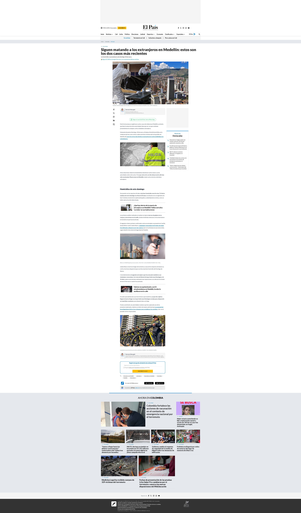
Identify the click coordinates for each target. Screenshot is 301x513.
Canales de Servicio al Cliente (135, 502)
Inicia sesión (105, 28)
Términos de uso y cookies (154, 504)
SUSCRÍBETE (122, 28)
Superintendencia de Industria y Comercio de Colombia (132, 507)
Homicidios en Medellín (149, 376)
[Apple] (159, 383)
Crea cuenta (113, 28)
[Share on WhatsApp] (114, 117)
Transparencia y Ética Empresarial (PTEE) (139, 506)
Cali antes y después (154, 38)
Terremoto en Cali (139, 38)
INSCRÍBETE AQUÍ (142, 371)
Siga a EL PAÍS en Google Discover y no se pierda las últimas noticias (121, 59)
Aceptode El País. (137, 367)
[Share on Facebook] (114, 109)
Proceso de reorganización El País (126, 509)
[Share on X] (114, 113)
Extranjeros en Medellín (129, 376)
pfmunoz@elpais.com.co (143, 510)
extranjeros (138, 376)
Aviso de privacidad (141, 504)
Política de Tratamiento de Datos (137, 367)
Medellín (125, 378)
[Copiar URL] (114, 124)
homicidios (159, 376)
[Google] (149, 383)
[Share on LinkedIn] (114, 120)
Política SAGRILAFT (123, 506)
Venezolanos (133, 378)
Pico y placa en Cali (171, 38)
